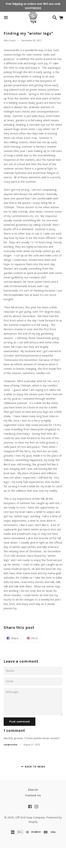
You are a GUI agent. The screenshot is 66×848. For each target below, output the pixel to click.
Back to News (34, 766)
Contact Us (33, 795)
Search (33, 789)
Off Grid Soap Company (30, 817)
